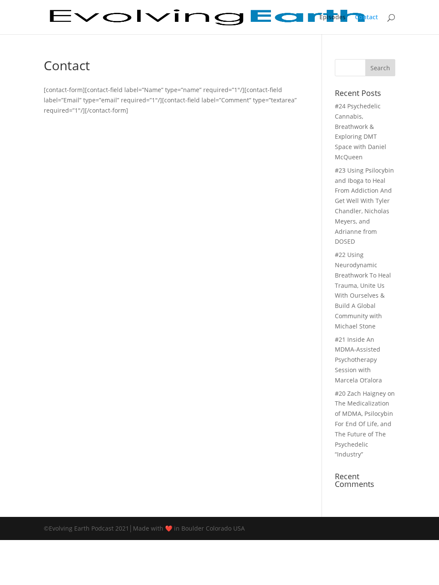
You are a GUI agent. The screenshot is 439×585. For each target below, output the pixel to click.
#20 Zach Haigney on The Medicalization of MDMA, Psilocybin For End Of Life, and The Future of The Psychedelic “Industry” (365, 424)
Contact (366, 17)
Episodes (332, 17)
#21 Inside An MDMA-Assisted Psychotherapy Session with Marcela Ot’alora (358, 359)
